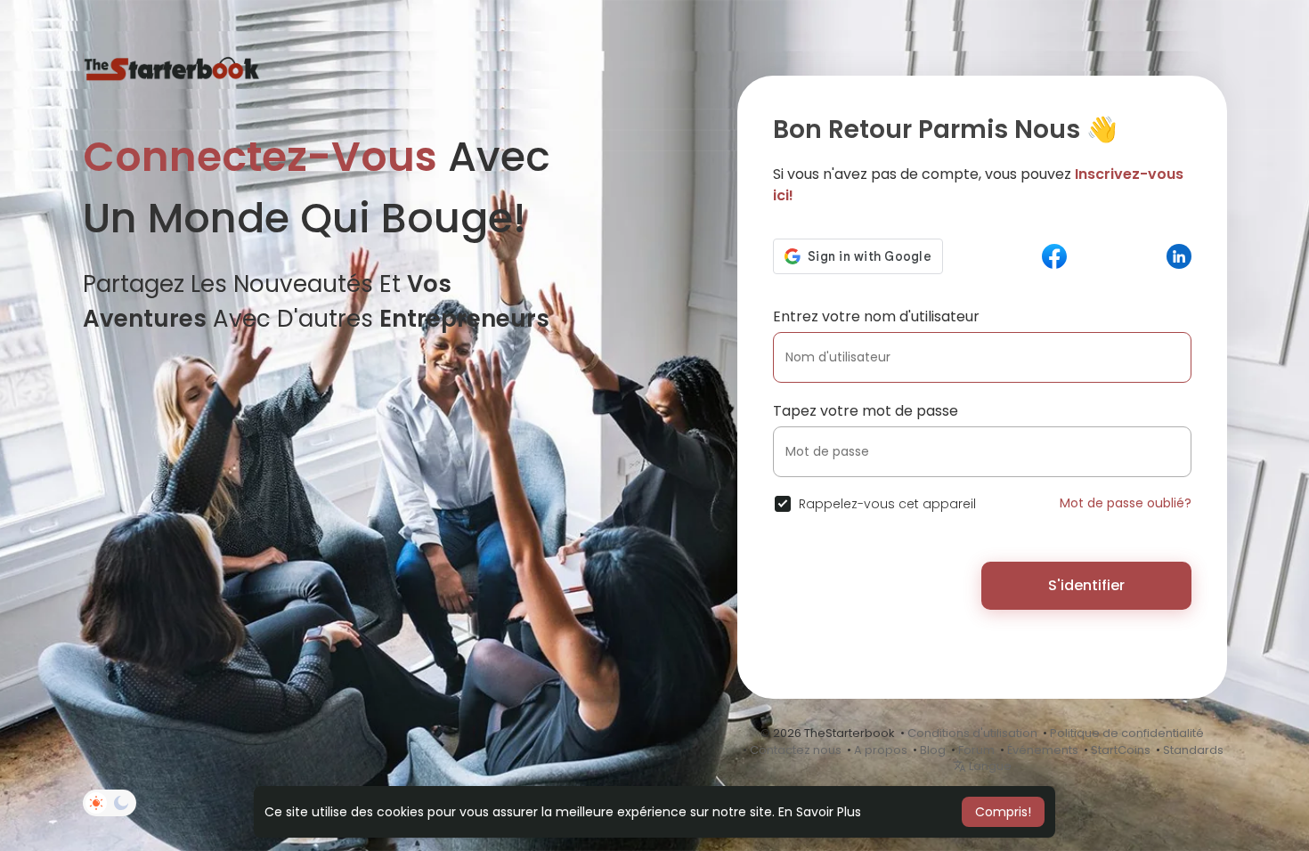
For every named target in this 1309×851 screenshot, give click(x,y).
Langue (989, 766)
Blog (933, 750)
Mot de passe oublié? (1125, 503)
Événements (1042, 750)
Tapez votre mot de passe (865, 411)
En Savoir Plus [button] (819, 812)
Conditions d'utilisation (972, 733)
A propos (880, 750)
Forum (976, 750)
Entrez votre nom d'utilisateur (876, 316)
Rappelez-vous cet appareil (887, 504)
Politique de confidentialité (1127, 733)
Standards (1193, 750)
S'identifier (1086, 585)
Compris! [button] (1003, 812)
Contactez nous (796, 750)
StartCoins (1120, 750)
